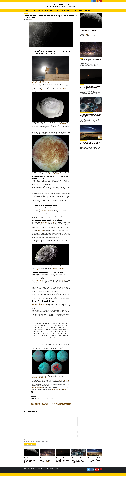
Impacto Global (87, 10)
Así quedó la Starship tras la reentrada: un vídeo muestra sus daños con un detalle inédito (91, 115)
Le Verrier (57, 303)
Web (25, 434)
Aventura (79, 10)
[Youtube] (97, 1)
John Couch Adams (48, 297)
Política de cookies (50, 468)
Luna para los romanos (47, 210)
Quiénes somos (27, 470)
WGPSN (38, 184)
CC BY (64, 123)
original (64, 389)
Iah (64, 207)
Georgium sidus (64, 280)
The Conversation (56, 389)
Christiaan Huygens (53, 239)
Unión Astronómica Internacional (62, 380)
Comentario (27, 415)
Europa (33, 236)
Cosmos (33, 10)
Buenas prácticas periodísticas (47, 470)
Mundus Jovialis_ (54, 232)
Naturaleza (73, 10)
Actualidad (26, 10)
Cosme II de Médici (53, 226)
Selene (33, 210)
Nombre (26, 427)
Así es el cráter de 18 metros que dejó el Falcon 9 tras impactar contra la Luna (90, 143)
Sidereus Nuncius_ (38, 224)
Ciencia (52, 10)
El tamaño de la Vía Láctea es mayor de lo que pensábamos (46, 459)
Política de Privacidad (42, 468)
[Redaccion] (32, 392)
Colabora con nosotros (35, 470)
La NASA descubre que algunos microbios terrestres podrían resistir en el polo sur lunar (90, 32)
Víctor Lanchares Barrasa (37, 82)
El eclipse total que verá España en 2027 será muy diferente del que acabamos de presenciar (90, 87)
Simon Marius (51, 222)
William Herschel (39, 280)
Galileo (63, 223)
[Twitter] (92, 1)
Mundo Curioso (59, 10)
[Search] (101, 10)
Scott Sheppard (54, 130)
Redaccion (33, 19)
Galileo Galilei (44, 222)
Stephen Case (41, 303)
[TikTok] (101, 1)
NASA (61, 123)
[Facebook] (93, 1)
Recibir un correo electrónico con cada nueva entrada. (36, 441)
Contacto (57, 468)
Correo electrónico (53, 429)
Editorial (66, 10)
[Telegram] (99, 1)
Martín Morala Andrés (88, 118)
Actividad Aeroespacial (42, 10)
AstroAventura (63, 5)
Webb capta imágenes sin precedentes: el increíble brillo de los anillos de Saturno (40, 403)
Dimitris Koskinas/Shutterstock (38, 81)
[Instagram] (95, 1)
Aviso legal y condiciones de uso (30, 468)
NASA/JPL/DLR (52, 173)
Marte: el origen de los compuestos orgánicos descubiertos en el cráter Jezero (61, 403)
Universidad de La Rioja (48, 82)
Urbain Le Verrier (46, 295)
